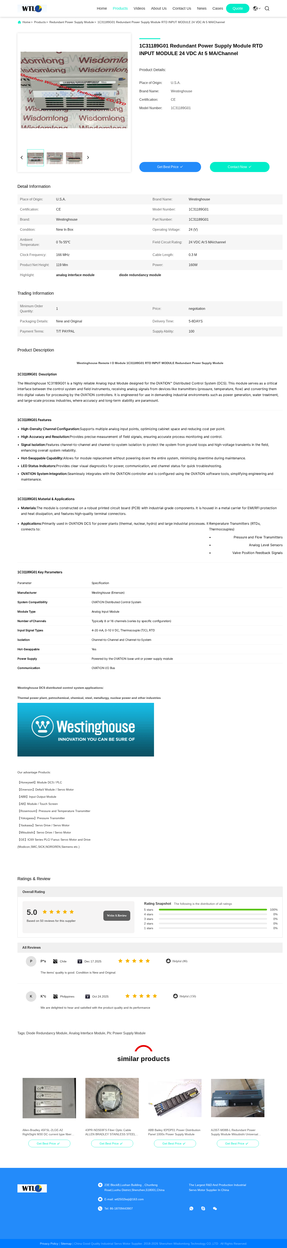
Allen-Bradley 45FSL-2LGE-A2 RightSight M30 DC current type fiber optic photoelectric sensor (46, 1132)
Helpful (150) (188, 996)
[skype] (206, 1208)
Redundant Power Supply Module (71, 22)
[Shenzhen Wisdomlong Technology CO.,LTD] (32, 8)
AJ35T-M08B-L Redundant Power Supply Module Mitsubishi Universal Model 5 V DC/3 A (234, 1132)
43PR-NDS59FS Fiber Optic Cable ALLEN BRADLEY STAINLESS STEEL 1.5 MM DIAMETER (110, 1132)
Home (102, 8)
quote (238, 8)
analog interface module (87, 1033)
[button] (28, 1105)
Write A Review (117, 915)
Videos (139, 8)
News (202, 8)
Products (120, 8)
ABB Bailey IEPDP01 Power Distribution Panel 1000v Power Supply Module (174, 1132)
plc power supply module (126, 1033)
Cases (217, 8)
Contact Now (237, 167)
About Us (159, 8)
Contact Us (181, 8)
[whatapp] (194, 1208)
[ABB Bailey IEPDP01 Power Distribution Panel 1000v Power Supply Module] (175, 1098)
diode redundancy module (46, 1033)
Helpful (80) (179, 961)
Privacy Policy (49, 1243)
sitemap (66, 1243)
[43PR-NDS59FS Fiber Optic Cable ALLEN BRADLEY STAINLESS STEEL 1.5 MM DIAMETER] (112, 1098)
